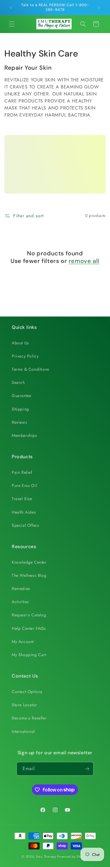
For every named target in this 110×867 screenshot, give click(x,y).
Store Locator (24, 705)
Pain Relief (22, 472)
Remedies (21, 588)
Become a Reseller (29, 718)
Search (18, 382)
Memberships (24, 435)
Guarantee (21, 396)
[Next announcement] (99, 7)
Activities (20, 602)
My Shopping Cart (29, 655)
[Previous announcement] (10, 7)
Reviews (19, 422)
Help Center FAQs (29, 628)
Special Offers (25, 525)
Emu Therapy (46, 856)
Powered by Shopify (72, 856)
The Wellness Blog (29, 575)
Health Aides (24, 512)
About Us (20, 343)
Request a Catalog (29, 615)
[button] (11, 24)
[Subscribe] (86, 769)
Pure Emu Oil (24, 485)
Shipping (20, 409)
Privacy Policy (25, 356)
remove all (84, 261)
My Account (23, 641)
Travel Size (22, 499)
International (23, 731)
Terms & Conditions (30, 369)
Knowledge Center (29, 562)
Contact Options (27, 692)
